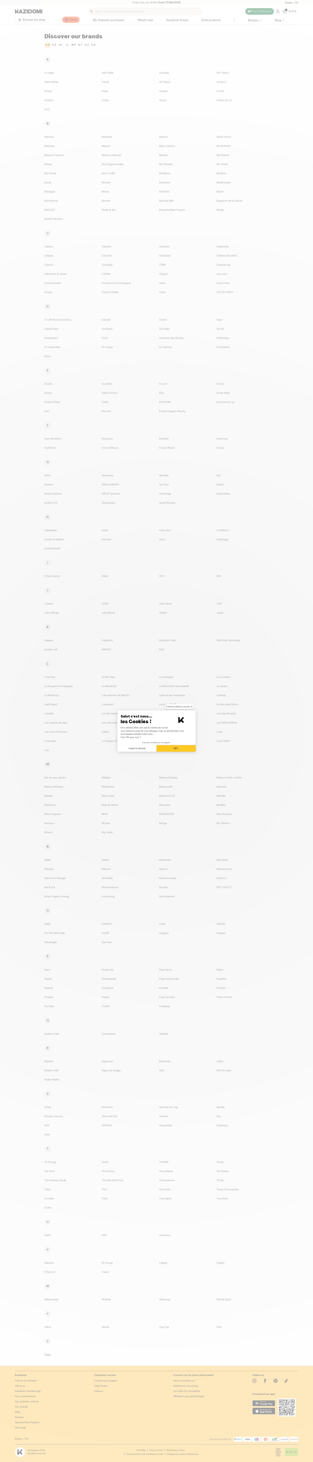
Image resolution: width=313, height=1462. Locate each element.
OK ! (176, 748)
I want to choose (136, 748)
